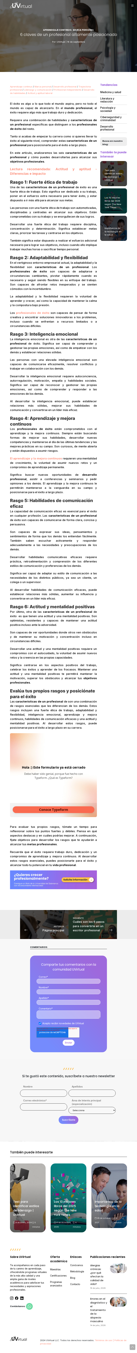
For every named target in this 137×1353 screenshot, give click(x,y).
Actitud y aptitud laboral (40, 93)
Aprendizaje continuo (21, 86)
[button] (132, 6)
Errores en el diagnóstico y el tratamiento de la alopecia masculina (98, 1310)
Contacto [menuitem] (75, 1284)
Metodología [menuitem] (77, 1271)
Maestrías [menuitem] (55, 1269)
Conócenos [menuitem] (76, 1265)
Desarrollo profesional (65, 86)
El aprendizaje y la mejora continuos (36, 458)
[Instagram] (11, 1298)
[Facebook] (16, 1298)
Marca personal (43, 86)
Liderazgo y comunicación (38, 89)
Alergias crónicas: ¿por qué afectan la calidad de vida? (96, 1275)
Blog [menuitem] (72, 1278)
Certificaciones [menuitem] (58, 1275)
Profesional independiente (68, 89)
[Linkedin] (22, 1298)
